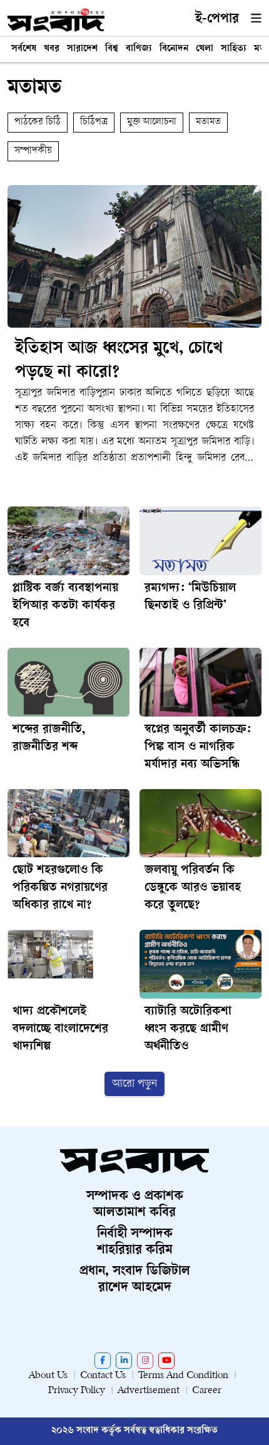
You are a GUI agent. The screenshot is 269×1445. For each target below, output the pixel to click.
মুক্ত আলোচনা (151, 122)
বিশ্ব (111, 49)
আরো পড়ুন (134, 1084)
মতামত (208, 122)
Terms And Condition (183, 1376)
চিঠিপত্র (94, 122)
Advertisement (149, 1391)
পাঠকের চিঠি (37, 122)
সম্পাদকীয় (33, 151)
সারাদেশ (82, 49)
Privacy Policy (76, 1391)
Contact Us (103, 1376)
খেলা (204, 49)
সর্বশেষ (23, 49)
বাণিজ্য (139, 49)
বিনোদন (174, 49)
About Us (48, 1376)
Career (206, 1391)
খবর (51, 49)
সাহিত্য (233, 49)
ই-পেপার (217, 19)
